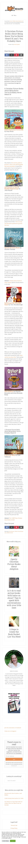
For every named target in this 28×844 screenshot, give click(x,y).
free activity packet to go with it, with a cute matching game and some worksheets (13, 164)
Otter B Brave (8, 391)
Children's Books (10, 532)
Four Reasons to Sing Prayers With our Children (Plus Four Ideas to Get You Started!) (13, 803)
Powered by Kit (14, 765)
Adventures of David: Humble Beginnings (11, 188)
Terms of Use (14, 825)
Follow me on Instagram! (10, 731)
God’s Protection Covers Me (13, 130)
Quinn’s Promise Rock (12, 248)
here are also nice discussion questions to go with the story (13, 223)
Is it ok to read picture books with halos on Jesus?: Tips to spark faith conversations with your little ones (14, 599)
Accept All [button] (13, 840)
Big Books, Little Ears (14, 8)
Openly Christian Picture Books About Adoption (13, 564)
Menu (15, 15)
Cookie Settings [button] (6, 840)
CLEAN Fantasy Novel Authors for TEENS (13, 798)
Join (14, 759)
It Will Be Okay (9, 455)
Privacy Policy (14, 828)
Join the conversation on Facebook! (12, 727)
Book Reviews (11, 531)
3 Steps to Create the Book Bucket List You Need (14, 633)
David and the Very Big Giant (12, 304)
